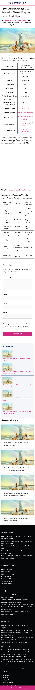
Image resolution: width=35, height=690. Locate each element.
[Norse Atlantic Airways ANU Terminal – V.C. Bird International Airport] (7, 367)
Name (5, 294)
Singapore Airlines (7, 579)
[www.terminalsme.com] (17, 3)
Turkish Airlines (6, 581)
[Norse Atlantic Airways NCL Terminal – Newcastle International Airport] (7, 380)
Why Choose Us (8, 682)
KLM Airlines (5, 572)
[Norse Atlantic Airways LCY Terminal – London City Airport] (7, 393)
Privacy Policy (7, 680)
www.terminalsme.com (13, 669)
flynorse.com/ (25, 109)
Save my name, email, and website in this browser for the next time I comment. (16, 325)
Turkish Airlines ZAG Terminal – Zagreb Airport (17, 605)
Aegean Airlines (6, 569)
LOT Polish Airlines (7, 574)
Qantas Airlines (6, 576)
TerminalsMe (7, 20)
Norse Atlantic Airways (19, 20)
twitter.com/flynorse (25, 113)
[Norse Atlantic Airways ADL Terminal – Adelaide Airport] (7, 354)
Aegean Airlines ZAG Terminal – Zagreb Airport (17, 630)
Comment (7, 278)
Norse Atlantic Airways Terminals (19, 190)
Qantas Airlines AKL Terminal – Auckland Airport (17, 637)
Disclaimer (6, 678)
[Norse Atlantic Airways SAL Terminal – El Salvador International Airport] (7, 406)
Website (5, 312)
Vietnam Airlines (6, 584)
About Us (6, 675)
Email (5, 303)
